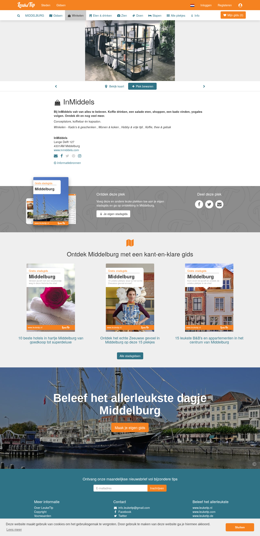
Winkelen (77, 15)
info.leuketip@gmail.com (134, 508)
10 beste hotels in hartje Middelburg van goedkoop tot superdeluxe (50, 339)
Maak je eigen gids (130, 427)
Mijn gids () (235, 15)
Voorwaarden (42, 516)
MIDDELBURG (34, 15)
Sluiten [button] (240, 527)
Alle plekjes (177, 15)
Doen (139, 15)
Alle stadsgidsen (130, 356)
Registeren (225, 5)
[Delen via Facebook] (199, 204)
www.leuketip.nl (202, 508)
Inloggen (206, 5)
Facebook (124, 512)
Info (196, 15)
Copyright (40, 512)
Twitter (122, 516)
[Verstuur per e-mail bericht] (219, 204)
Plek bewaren (144, 86)
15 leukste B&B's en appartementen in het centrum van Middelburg (209, 339)
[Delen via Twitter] (209, 204)
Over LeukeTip (43, 508)
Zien (123, 15)
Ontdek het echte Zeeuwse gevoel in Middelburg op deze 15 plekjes (130, 339)
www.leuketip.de (203, 516)
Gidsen (61, 5)
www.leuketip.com (204, 512)
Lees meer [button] (14, 529)
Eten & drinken (102, 15)
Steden (45, 5)
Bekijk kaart (116, 86)
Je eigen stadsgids (115, 214)
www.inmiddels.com (66, 150)
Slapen (156, 15)
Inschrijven (157, 488)
